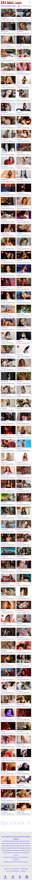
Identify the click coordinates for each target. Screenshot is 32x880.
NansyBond (20, 381)
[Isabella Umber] (23, 780)
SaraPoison (4, 637)
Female (3, 19)
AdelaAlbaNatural (21, 327)
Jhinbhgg (4, 718)
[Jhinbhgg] (8, 713)
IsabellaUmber (20, 785)
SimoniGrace (5, 570)
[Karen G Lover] (23, 67)
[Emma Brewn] (23, 686)
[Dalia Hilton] (23, 255)
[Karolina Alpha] (23, 551)
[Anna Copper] (8, 322)
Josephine (19, 287)
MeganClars (20, 475)
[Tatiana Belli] (23, 120)
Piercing (28, 19)
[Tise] (23, 93)
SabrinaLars (20, 179)
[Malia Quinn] (23, 336)
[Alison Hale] (8, 93)
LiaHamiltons (5, 341)
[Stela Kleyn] (23, 241)
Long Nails (8, 19)
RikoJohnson (20, 758)
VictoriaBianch (20, 596)
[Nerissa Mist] (23, 484)
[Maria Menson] (8, 161)
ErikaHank (19, 85)
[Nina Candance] (23, 363)
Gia (2, 677)
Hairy (12, 343)
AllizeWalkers (20, 771)
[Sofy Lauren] (23, 672)
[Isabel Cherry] (23, 443)
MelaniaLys (20, 798)
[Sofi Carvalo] (8, 67)
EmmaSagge (5, 596)
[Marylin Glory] (23, 430)
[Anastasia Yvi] (8, 80)
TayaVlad (19, 139)
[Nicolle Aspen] (8, 766)
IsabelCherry (20, 448)
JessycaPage (5, 314)
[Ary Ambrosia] (8, 147)
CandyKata (20, 422)
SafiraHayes (5, 354)
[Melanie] (8, 726)
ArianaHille (4, 745)
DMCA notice (24, 868)
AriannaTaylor (20, 610)
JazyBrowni (20, 233)
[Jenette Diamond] (8, 780)
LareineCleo (5, 758)
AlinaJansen (20, 166)
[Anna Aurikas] (23, 215)
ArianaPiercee (5, 179)
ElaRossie (4, 623)
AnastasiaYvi (5, 85)
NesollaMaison (5, 475)
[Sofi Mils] (23, 389)
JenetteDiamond (6, 785)
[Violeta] (8, 484)
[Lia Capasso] (8, 430)
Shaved (13, 19)
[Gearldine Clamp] (8, 120)
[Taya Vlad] (23, 134)
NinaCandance (21, 368)
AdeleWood (4, 650)
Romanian (12, 235)
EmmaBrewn (20, 691)
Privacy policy (15, 868)
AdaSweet (4, 247)
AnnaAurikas (20, 220)
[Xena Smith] (23, 53)
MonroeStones (5, 193)
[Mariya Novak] (8, 538)
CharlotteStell (5, 448)
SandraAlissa (20, 31)
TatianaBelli (20, 125)
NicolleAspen (5, 771)
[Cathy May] (23, 618)
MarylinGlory (20, 435)
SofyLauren (20, 677)
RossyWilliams (20, 314)
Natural (28, 114)
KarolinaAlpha (20, 556)
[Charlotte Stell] (8, 443)
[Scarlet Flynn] (8, 551)
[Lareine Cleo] (8, 753)
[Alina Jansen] (23, 161)
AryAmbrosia (5, 152)
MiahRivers (4, 273)
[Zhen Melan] (23, 511)
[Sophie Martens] (8, 578)
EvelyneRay (20, 502)
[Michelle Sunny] (8, 699)
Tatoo (12, 181)
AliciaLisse (4, 798)
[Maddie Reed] (8, 107)
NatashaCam (20, 300)
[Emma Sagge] (8, 591)
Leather (12, 154)
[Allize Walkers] (23, 766)
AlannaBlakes (20, 45)
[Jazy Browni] (23, 228)
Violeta (3, 489)
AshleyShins (5, 18)
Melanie (4, 731)
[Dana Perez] (8, 403)
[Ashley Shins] (8, 13)
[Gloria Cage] (23, 349)
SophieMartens (5, 583)
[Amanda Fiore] (23, 726)
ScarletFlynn (5, 556)
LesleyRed (4, 516)
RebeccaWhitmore (6, 45)
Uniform (28, 733)
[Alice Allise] (8, 215)
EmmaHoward (5, 664)
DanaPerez (4, 408)
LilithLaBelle (5, 529)
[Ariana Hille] (8, 739)
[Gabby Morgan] (23, 807)
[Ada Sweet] (8, 241)
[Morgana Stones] (8, 201)
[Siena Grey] (8, 282)
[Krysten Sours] (23, 524)
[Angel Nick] (8, 53)
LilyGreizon (20, 273)
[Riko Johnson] (23, 753)
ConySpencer (5, 139)
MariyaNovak (5, 543)
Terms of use (7, 868)
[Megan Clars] (23, 470)
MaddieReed (5, 112)
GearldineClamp (6, 125)
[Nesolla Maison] (8, 470)
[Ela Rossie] (8, 618)
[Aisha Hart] (23, 403)
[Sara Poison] (8, 632)
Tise (18, 98)
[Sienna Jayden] (8, 26)
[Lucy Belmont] (23, 645)
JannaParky (5, 812)
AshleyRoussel (20, 704)
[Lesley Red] (8, 511)
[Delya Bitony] (8, 389)
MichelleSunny (5, 704)
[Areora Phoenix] (23, 538)
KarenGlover (20, 72)
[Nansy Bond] (23, 376)
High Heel (28, 73)
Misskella (19, 112)
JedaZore (4, 610)
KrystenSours (20, 529)
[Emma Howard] (8, 659)
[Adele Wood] (8, 645)
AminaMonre (5, 368)
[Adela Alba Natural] (23, 322)
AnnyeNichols (5, 422)
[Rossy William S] (23, 309)
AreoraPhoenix (20, 543)
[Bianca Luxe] (8, 457)
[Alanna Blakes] (23, 40)
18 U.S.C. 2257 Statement (12, 871)
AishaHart (19, 408)
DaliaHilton (20, 260)
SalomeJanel (20, 193)
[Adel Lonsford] (23, 739)
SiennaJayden (5, 31)
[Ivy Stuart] (8, 255)
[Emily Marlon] (23, 201)
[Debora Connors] (8, 228)
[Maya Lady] (23, 713)
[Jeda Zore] (8, 605)
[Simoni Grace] (8, 564)
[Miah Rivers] (8, 268)
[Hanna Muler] (8, 686)
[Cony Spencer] (8, 134)
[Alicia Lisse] (8, 793)
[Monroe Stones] (8, 188)
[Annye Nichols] (8, 416)
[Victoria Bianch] (23, 591)
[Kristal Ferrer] (23, 13)
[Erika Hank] (23, 80)
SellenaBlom (20, 664)
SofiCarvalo (4, 72)
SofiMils (19, 395)
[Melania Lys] (23, 793)
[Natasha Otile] (23, 457)
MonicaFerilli (20, 637)
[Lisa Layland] (23, 147)
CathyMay (19, 623)
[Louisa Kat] (23, 564)
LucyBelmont (20, 650)
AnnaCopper (5, 327)
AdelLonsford (20, 745)
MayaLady (19, 718)
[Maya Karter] (8, 497)
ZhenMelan (20, 516)
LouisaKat (19, 570)
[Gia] (8, 672)
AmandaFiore (20, 731)
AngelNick (4, 58)
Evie (18, 583)
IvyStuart (4, 260)
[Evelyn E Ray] (23, 497)
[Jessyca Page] (8, 309)
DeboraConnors (5, 233)
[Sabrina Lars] (23, 174)
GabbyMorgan (20, 812)
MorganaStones (5, 206)
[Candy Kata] (23, 416)
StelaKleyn (19, 247)
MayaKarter (4, 502)
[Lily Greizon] (23, 268)
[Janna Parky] (8, 807)
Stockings (29, 316)
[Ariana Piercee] (8, 174)
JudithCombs (5, 381)
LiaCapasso (4, 435)
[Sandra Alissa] (23, 26)
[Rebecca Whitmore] (8, 40)
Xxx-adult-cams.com (13, 862)
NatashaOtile (20, 462)
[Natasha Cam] (23, 295)
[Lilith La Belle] (8, 524)
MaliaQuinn (20, 341)
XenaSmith (19, 58)
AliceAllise (4, 220)
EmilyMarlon (20, 206)
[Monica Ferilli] (23, 632)
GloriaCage (20, 354)
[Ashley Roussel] (23, 699)
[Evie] (23, 578)
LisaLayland (20, 152)
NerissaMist (20, 489)
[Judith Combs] (8, 376)
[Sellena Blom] (23, 659)
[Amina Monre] (8, 363)
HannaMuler (5, 691)
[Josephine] (23, 282)
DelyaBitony (5, 395)
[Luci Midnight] (8, 295)
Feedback (23, 871)
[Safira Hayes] (8, 349)
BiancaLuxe (4, 462)
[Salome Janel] (23, 188)
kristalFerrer (20, 18)
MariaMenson (5, 166)
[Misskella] (23, 107)
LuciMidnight (5, 300)
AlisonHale (4, 98)
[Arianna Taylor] (23, 605)
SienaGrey (4, 287)
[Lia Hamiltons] (8, 336)
